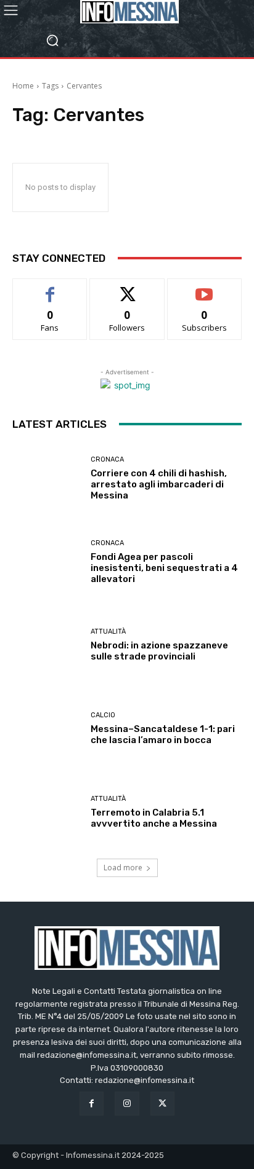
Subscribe (205, 288)
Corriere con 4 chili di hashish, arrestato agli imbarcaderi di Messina (159, 484)
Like (50, 288)
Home (23, 86)
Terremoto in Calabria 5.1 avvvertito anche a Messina (154, 818)
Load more (123, 867)
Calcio (103, 715)
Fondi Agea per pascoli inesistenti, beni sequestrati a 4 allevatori (164, 567)
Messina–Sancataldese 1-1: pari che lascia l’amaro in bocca (163, 734)
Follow (127, 288)
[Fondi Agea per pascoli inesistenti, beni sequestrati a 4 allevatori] (46, 561)
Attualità (108, 631)
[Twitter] (162, 1104)
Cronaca (107, 459)
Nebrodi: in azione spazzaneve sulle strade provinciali (159, 651)
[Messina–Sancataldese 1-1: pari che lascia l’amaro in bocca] (46, 729)
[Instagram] (127, 1104)
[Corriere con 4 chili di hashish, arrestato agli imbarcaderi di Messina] (46, 478)
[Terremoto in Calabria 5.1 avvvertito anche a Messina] (46, 811)
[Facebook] (92, 1104)
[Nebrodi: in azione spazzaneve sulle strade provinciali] (46, 645)
